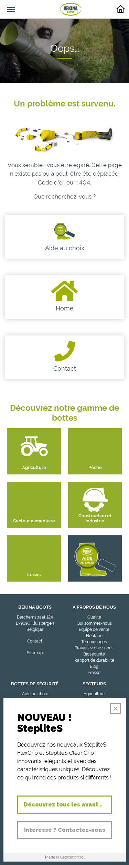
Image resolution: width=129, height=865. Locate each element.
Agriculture (94, 693)
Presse (94, 672)
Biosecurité (94, 654)
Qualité (94, 617)
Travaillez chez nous (94, 648)
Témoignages (94, 641)
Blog (94, 666)
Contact (34, 641)
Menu (7, 5)
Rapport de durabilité (94, 660)
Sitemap (35, 652)
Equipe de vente (94, 629)
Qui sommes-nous (94, 623)
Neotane (94, 635)
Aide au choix (35, 693)
